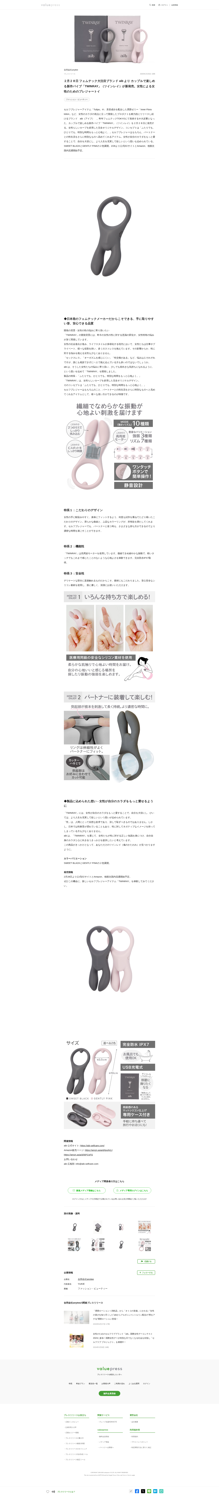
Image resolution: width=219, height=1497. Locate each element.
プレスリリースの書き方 (75, 1438)
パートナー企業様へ (106, 1447)
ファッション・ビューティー (77, 99)
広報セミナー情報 (72, 1433)
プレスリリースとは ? (66, 1492)
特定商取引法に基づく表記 (141, 1447)
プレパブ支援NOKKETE (108, 1422)
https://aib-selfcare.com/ (92, 1145)
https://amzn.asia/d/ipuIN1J (98, 1150)
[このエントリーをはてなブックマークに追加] (155, 1493)
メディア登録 (104, 1442)
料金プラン (80, 1384)
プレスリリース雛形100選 (75, 1443)
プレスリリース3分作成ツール (77, 1454)
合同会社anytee (71, 70)
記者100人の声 (71, 1427)
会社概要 (134, 1422)
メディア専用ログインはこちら (134, 1190)
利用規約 (134, 1436)
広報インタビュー (72, 1422)
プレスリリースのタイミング (76, 1449)
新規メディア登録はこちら (88, 1190)
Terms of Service (127, 1475)
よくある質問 (134, 1384)
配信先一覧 (93, 1384)
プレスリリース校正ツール (75, 1460)
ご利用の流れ (119, 1384)
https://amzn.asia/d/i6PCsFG (78, 1155)
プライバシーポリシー (139, 1442)
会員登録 (174, 5)
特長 (70, 1384)
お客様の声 (106, 1384)
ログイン (164, 5)
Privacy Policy (116, 1475)
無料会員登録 (109, 1393)
